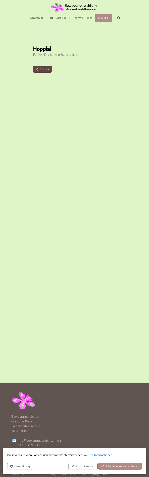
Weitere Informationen (98, 455)
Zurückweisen (85, 466)
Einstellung (22, 466)
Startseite (44, 69)
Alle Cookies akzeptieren (122, 466)
